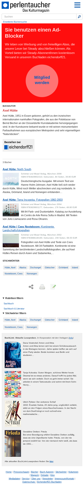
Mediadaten (14, 478)
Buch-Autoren (47, 472)
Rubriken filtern (14, 298)
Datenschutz (29, 482)
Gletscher (50, 267)
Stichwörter (61, 472)
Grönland (63, 267)
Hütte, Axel (10, 267)
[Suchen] (79, 17)
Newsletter (47, 478)
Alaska (22, 267)
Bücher (34, 472)
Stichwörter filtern (15, 313)
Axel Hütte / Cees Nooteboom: (29, 228)
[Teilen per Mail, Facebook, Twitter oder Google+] (31, 287)
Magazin (35, 475)
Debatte (45, 475)
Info (71, 338)
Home (9, 472)
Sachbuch (9, 303)
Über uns (36, 478)
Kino (52, 475)
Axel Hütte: (17, 169)
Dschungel (35, 267)
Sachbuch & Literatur (14, 308)
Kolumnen (73, 472)
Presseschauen (21, 472)
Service (26, 478)
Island (75, 267)
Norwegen (32, 273)
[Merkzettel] (52, 287)
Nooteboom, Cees (14, 273)
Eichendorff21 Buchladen (49, 482)
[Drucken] (41, 287)
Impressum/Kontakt (64, 478)
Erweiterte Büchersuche (15, 22)
